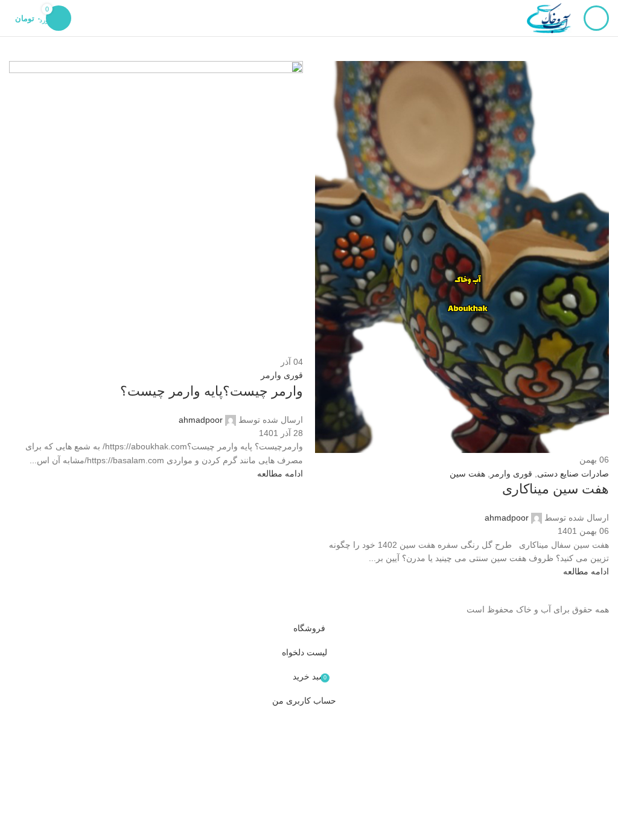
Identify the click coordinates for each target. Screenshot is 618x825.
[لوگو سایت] (549, 17)
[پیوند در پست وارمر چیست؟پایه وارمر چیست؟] (309, 308)
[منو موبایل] (596, 18)
